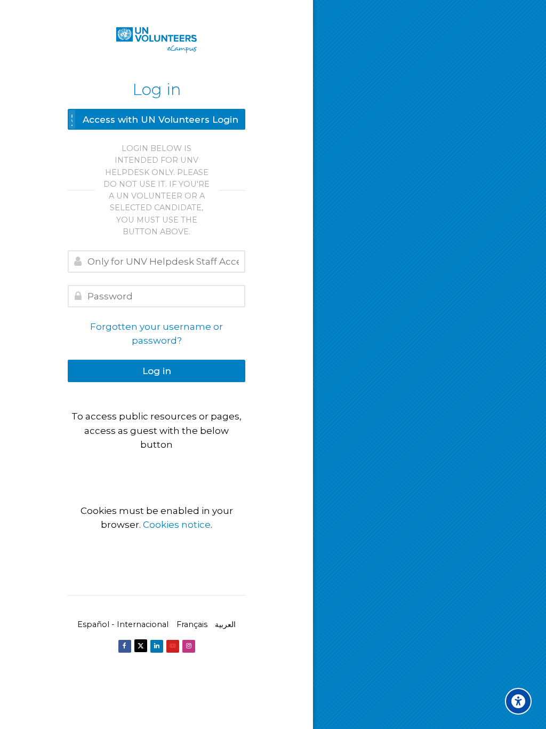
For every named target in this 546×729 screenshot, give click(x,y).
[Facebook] (124, 646)
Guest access (156, 466)
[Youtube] (172, 646)
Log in (156, 371)
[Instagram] (188, 646)
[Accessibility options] (518, 701)
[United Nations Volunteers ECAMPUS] (156, 40)
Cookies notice (177, 524)
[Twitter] (140, 645)
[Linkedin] (156, 646)
